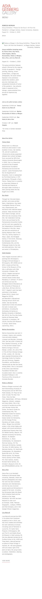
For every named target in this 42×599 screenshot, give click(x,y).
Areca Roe (5, 470)
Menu (5, 17)
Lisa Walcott (6, 512)
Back (4, 35)
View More (6, 560)
